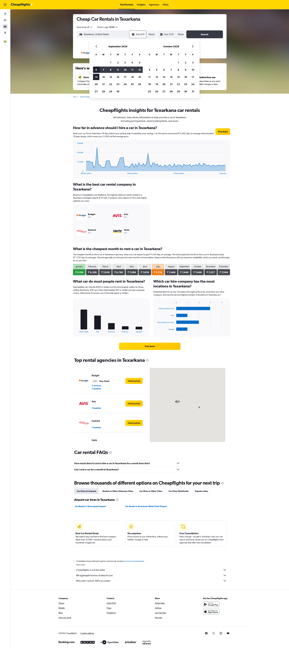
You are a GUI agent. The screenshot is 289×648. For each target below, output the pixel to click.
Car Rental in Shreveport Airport (90, 506)
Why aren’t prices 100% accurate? (93, 580)
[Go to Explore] (5, 33)
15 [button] (110, 77)
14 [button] (103, 77)
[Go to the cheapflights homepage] (22, 4)
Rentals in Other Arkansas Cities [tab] (118, 491)
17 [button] (125, 77)
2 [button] (118, 62)
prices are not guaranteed (134, 561)
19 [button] (139, 77)
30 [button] (117, 91)
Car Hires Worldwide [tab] (179, 491)
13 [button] (96, 77)
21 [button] (103, 84)
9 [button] (118, 69)
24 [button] (125, 84)
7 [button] (103, 69)
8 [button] (110, 69)
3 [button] (125, 62)
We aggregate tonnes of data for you (94, 575)
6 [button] (96, 69)
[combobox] (85, 27)
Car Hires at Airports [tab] (86, 491)
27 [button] (96, 91)
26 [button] (139, 84)
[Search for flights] (5, 14)
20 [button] (96, 84)
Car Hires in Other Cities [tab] (150, 491)
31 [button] (193, 91)
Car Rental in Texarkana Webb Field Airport (146, 506)
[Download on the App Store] (211, 611)
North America (86, 97)
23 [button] (117, 84)
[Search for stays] (5, 20)
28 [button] (103, 91)
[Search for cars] (5, 26)
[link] (222, 131)
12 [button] (139, 69)
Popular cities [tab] (201, 491)
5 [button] (139, 62)
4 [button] (132, 62)
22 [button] (110, 84)
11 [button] (132, 69)
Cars (74, 97)
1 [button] (110, 62)
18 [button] (132, 77)
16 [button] (118, 77)
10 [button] (125, 69)
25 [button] (132, 84)
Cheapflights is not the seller (90, 570)
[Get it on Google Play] (211, 604)
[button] (5, 4)
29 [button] (110, 91)
